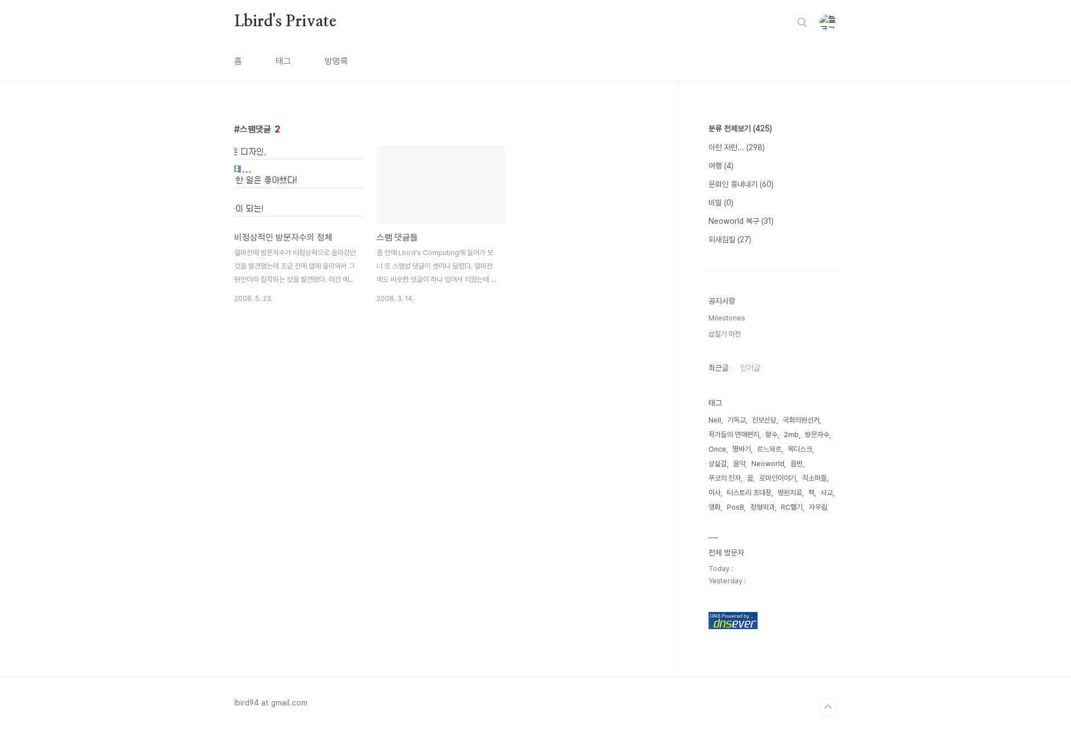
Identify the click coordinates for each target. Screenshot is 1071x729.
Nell (714, 420)
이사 (714, 492)
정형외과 (762, 507)
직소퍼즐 (814, 478)
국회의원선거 (801, 420)
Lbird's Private (285, 22)
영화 (714, 507)
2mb (791, 434)
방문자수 (817, 434)
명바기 (741, 449)
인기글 (750, 367)
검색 (802, 22)
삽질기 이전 (724, 334)
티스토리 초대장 (749, 492)
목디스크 (800, 449)
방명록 (336, 61)
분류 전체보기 (740, 128)
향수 (771, 434)
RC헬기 (792, 507)
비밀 (721, 202)
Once (717, 449)
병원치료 (790, 492)
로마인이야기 (777, 478)
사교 (827, 492)
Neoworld (767, 463)
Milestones (726, 318)
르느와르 (769, 449)
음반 (796, 463)
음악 (739, 463)
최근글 (718, 367)
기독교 (736, 420)
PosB (735, 507)
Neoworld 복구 (741, 221)
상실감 (717, 463)
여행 (721, 165)
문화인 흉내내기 (741, 184)
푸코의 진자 (724, 478)
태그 (283, 61)
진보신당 (764, 420)
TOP (828, 707)
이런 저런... (736, 147)
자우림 (818, 507)
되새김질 (729, 239)
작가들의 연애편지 (733, 434)
